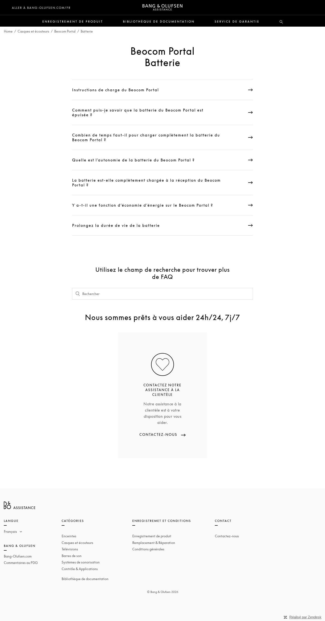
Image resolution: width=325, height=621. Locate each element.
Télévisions (70, 549)
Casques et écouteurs (33, 31)
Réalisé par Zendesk (305, 617)
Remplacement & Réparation (153, 543)
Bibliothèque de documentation (159, 21)
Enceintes (69, 536)
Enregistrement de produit (72, 21)
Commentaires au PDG (21, 563)
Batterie (87, 31)
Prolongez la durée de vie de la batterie (116, 225)
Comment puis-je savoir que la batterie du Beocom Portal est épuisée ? (137, 112)
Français (11, 531)
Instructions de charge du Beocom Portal (115, 89)
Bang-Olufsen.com (18, 556)
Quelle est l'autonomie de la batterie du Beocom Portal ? (133, 160)
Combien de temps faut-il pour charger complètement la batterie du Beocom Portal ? (146, 137)
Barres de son (72, 556)
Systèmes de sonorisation (81, 562)
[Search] (281, 22)
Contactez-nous (227, 536)
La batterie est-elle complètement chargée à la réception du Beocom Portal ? (146, 182)
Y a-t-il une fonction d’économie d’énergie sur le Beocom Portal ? (142, 205)
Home (8, 31)
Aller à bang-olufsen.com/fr (41, 8)
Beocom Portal (65, 31)
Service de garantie (237, 21)
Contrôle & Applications (80, 569)
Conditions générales (148, 549)
